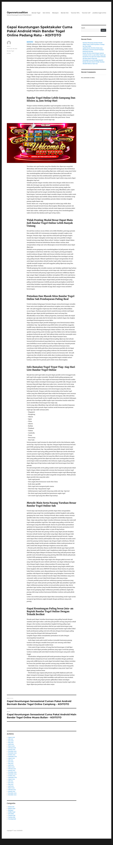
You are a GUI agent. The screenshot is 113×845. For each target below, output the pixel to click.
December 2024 (12, 772)
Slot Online (46, 13)
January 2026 (11, 749)
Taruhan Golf (86, 13)
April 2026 (11, 744)
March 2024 (11, 788)
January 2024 (11, 791)
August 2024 (11, 779)
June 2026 (11, 741)
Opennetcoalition (17, 12)
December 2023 (12, 793)
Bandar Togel (36, 13)
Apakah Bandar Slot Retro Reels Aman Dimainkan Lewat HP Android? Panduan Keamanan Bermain (93, 49)
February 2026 (12, 748)
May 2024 (10, 784)
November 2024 (12, 774)
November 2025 (12, 753)
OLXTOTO (19, 830)
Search (83, 28)
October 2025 (11, 754)
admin (9, 46)
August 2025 (11, 758)
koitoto (9, 53)
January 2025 (11, 770)
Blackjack (55, 13)
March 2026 (11, 746)
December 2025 (12, 751)
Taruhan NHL (75, 13)
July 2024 (10, 781)
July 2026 (10, 739)
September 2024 (12, 777)
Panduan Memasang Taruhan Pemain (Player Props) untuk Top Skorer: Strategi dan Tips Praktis (93, 44)
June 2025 (10, 761)
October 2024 (11, 775)
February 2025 (12, 768)
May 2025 (10, 763)
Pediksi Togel (11, 812)
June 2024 (10, 782)
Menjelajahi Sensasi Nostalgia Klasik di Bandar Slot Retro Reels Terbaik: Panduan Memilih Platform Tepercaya (93, 61)
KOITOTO (30, 42)
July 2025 (10, 760)
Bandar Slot (65, 13)
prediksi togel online (99, 13)
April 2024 (11, 786)
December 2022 (12, 795)
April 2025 (11, 765)
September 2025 (12, 756)
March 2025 (11, 767)
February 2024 (12, 789)
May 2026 (10, 742)
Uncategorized (12, 819)
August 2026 (11, 737)
